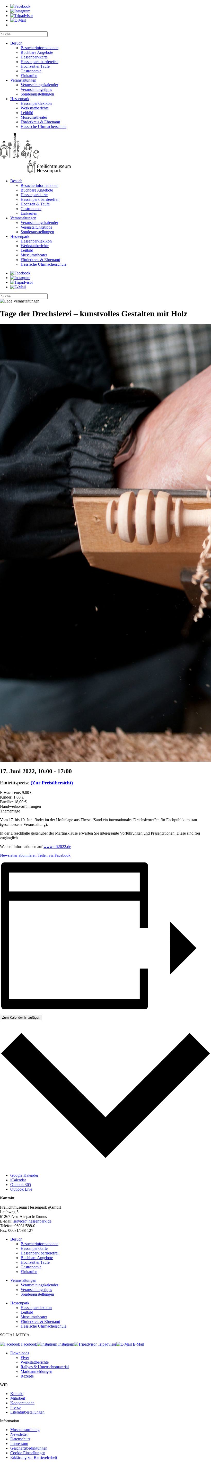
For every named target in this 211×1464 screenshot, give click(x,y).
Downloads (19, 1353)
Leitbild (27, 112)
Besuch (16, 43)
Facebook (28, 1344)
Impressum (19, 1443)
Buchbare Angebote (37, 52)
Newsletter (19, 1434)
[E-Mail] (18, 20)
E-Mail (138, 1344)
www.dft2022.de (57, 846)
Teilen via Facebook (54, 855)
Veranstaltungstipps (36, 89)
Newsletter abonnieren (18, 855)
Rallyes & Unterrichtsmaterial (45, 1367)
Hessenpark (19, 99)
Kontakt (16, 1393)
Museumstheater (34, 117)
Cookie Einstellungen (27, 1453)
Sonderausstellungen (37, 94)
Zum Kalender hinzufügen (21, 1017)
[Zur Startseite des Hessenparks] (105, 154)
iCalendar (18, 1180)
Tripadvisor (106, 1344)
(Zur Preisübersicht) (52, 782)
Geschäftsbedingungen (28, 1448)
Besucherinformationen (39, 48)
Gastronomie (31, 71)
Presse (15, 1407)
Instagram (65, 1344)
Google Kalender (24, 1175)
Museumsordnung (25, 1429)
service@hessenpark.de (32, 1221)
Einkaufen (29, 75)
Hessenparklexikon (36, 103)
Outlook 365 (20, 1184)
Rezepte (27, 1376)
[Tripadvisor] (21, 15)
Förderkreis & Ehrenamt (40, 122)
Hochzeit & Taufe (35, 66)
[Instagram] (20, 11)
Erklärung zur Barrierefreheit (33, 1457)
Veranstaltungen (23, 80)
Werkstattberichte (35, 108)
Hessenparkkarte (34, 57)
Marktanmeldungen (36, 1371)
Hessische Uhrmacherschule (43, 126)
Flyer (25, 1357)
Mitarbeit (17, 1398)
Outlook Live (21, 1189)
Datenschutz (20, 1439)
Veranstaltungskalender (39, 85)
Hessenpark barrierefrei (39, 61)
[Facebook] (20, 6)
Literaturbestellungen (27, 1412)
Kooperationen (22, 1403)
